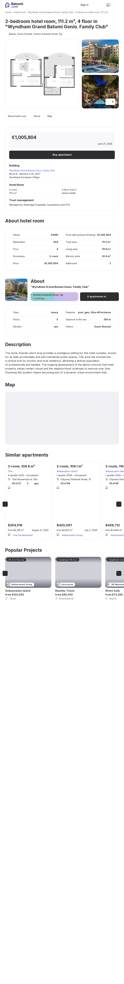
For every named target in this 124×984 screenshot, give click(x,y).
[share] (109, 137)
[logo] (14, 5)
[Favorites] (92, 4)
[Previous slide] (5, 504)
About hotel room (17, 116)
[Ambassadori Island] (28, 578)
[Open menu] (115, 5)
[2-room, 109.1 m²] (77, 501)
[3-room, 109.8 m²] (28, 501)
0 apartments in (96, 296)
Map (49, 116)
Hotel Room (19, 12)
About (37, 116)
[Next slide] (119, 504)
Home (8, 12)
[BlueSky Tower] (78, 578)
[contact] (100, 4)
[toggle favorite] (96, 137)
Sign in (84, 4)
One (10, 471)
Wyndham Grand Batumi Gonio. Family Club (50, 12)
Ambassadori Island (67, 471)
